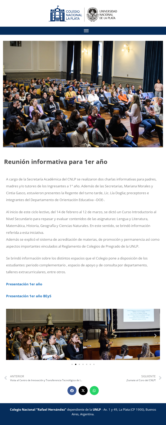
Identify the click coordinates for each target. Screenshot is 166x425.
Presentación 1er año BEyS (28, 296)
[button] (10, 335)
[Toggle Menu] (86, 30)
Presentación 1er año (24, 284)
